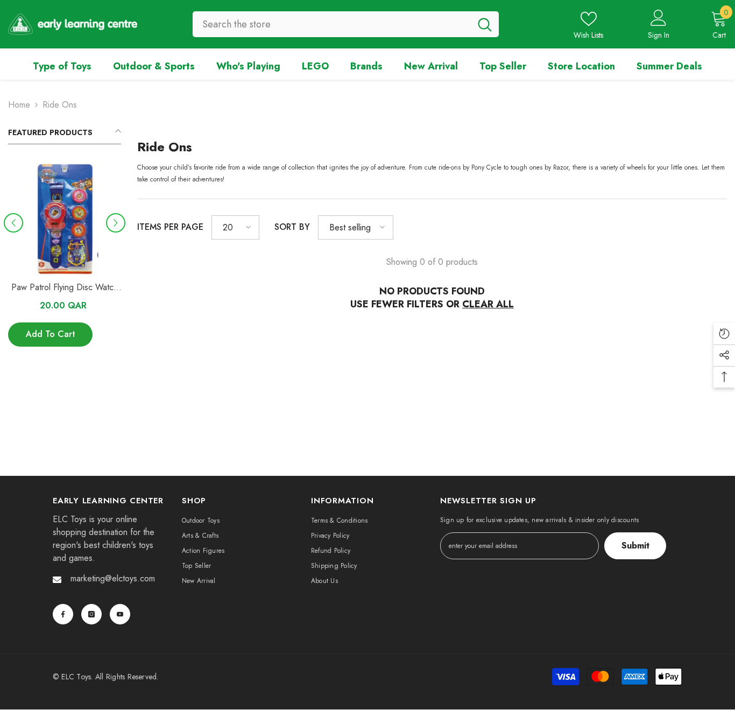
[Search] (346, 24)
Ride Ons (60, 105)
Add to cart (50, 334)
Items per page (170, 227)
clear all (488, 304)
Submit (635, 545)
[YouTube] (120, 614)
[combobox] (332, 24)
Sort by (292, 227)
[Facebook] (63, 614)
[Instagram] (91, 614)
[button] (13, 223)
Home (19, 105)
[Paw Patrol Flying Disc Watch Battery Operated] (64, 219)
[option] (64, 260)
